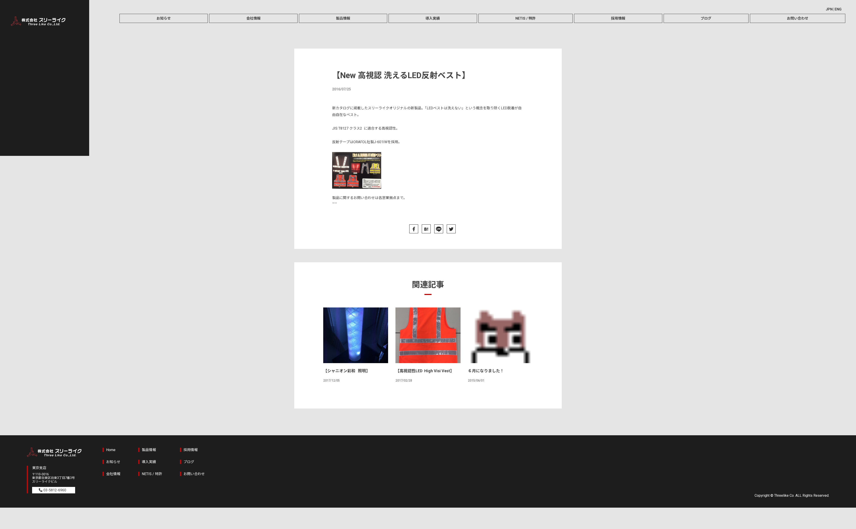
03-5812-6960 (54, 490)
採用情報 (618, 18)
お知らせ (163, 18)
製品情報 (343, 18)
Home (110, 450)
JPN (829, 9)
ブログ (706, 18)
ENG (838, 9)
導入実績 (433, 18)
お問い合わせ (797, 18)
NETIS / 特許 (525, 18)
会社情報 (253, 18)
